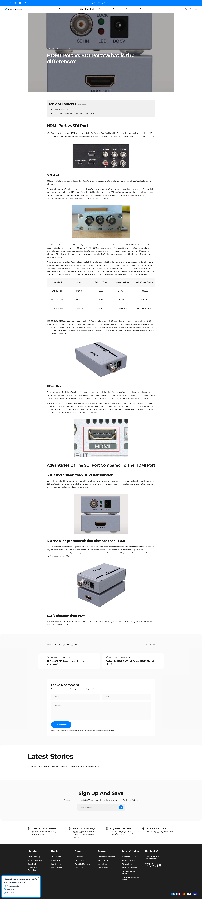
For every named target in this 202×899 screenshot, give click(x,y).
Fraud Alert (103, 868)
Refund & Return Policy (128, 872)
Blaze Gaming (34, 857)
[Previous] (75, 3)
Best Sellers (56, 864)
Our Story (79, 857)
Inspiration (79, 860)
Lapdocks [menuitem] (71, 9)
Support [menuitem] (143, 9)
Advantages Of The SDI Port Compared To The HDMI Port (74, 113)
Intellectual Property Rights (130, 878)
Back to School (57, 857)
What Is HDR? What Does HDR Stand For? (130, 663)
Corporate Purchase (106, 857)
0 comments (151, 644)
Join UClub (102, 864)
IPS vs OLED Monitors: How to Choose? (66, 663)
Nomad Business (35, 860)
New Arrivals (56, 868)
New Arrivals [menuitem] (103, 9)
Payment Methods (129, 868)
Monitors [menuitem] (59, 9)
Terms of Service (104, 730)
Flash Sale (55, 860)
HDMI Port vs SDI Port (61, 109)
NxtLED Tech (80, 868)
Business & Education (32, 869)
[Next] (127, 3)
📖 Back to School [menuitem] (87, 9)
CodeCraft (32, 864)
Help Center (103, 860)
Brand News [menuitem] (130, 9)
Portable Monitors (82, 864)
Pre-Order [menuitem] (117, 9)
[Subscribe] (121, 807)
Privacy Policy (91, 730)
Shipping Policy (128, 860)
